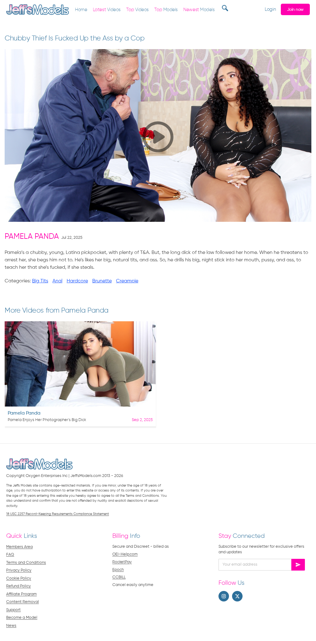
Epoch (118, 570)
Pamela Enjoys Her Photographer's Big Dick (47, 420)
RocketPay (122, 562)
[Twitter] (237, 596)
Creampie (127, 281)
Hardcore (77, 281)
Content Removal (22, 602)
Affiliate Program (21, 594)
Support (13, 610)
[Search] (224, 8)
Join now (295, 9)
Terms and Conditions (26, 563)
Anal (57, 281)
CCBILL (119, 577)
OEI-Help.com (125, 554)
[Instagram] (223, 596)
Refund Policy (18, 586)
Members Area (19, 547)
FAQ (10, 555)
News (11, 626)
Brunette (102, 281)
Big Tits (40, 281)
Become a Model (21, 618)
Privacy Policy (18, 570)
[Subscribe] (298, 565)
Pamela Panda (32, 237)
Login (270, 9)
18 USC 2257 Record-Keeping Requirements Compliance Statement (57, 514)
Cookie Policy (18, 578)
